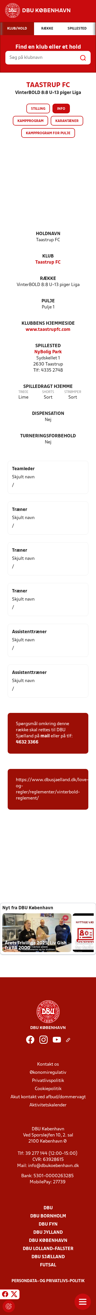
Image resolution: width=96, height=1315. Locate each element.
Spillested (48, 346)
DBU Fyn (48, 1224)
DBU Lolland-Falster (48, 1249)
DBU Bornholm (48, 1216)
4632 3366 (27, 742)
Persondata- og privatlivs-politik (48, 1281)
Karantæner (67, 121)
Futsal (48, 1265)
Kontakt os (48, 1064)
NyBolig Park (48, 352)
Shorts (48, 392)
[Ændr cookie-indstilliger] (9, 1306)
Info (61, 109)
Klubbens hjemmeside (48, 323)
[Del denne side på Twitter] (14, 1295)
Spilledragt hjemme (48, 387)
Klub (48, 256)
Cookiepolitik (48, 1089)
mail (45, 736)
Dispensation (48, 414)
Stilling (38, 109)
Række (48, 279)
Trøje (23, 392)
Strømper (72, 392)
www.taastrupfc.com (48, 330)
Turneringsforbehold (48, 436)
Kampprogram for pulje (48, 133)
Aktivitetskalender (48, 1105)
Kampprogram (30, 121)
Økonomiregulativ (48, 1072)
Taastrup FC (48, 262)
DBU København (48, 1241)
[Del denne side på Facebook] (5, 1295)
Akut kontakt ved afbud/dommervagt (48, 1097)
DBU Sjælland (48, 1257)
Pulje (48, 301)
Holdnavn (48, 234)
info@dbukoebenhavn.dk (53, 1166)
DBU (48, 1208)
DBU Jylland (48, 1232)
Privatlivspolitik (48, 1081)
